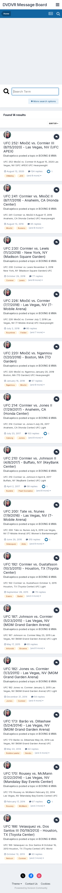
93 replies (36, 854)
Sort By (53, 123)
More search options (44, 101)
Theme (16, 883)
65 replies (32, 644)
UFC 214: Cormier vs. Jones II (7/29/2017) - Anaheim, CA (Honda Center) (27, 409)
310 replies (34, 539)
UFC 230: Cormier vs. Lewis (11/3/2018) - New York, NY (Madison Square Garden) (26, 252)
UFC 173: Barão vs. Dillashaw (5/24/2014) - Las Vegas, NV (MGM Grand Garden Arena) (27, 725)
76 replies (40, 592)
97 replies (36, 380)
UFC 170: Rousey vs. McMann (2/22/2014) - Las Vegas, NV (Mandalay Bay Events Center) (28, 777)
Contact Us (31, 883)
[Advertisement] (31, 50)
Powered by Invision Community (31, 888)
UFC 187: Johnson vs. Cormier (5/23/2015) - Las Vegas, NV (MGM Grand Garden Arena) (28, 621)
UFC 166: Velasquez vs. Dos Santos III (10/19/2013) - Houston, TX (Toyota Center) (30, 830)
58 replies (32, 486)
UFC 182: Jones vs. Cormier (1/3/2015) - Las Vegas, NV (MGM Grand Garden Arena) (30, 673)
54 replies (39, 696)
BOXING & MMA (47, 155)
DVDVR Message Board (25, 4)
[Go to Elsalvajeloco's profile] (7, 134)
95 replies (35, 223)
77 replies (37, 276)
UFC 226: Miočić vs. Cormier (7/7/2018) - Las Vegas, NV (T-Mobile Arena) (28, 305)
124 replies (36, 171)
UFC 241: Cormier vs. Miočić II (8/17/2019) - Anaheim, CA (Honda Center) (30, 200)
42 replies (33, 749)
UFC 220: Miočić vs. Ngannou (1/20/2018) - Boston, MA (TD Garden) (27, 357)
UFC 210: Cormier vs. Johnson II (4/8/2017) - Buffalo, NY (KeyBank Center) (31, 462)
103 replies (33, 433)
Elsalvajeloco (10, 155)
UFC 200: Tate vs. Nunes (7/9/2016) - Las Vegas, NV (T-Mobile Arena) (28, 515)
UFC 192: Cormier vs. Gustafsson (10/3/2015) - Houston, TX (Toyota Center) (31, 568)
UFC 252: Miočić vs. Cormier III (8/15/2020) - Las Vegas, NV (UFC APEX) (31, 147)
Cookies (45, 883)
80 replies (31, 328)
